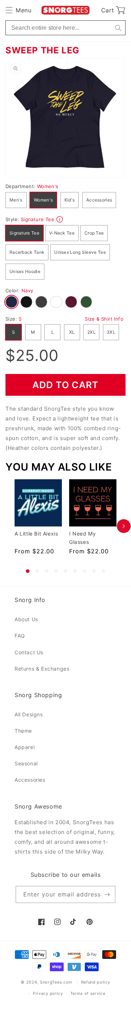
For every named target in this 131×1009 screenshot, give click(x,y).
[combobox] (65, 28)
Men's (16, 200)
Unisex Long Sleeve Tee (80, 252)
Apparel (25, 747)
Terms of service (88, 993)
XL (72, 332)
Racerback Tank (26, 252)
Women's (43, 200)
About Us (26, 619)
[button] (18, 10)
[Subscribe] (107, 894)
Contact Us (29, 652)
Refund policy (95, 982)
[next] (123, 526)
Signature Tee (24, 233)
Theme (23, 731)
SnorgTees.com (56, 982)
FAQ (20, 635)
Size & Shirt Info (104, 319)
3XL (111, 332)
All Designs (29, 714)
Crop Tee (94, 233)
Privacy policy (48, 993)
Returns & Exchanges (42, 669)
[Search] (118, 28)
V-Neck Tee (62, 233)
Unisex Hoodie (24, 271)
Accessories (99, 200)
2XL (91, 332)
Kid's (69, 200)
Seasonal (26, 763)
